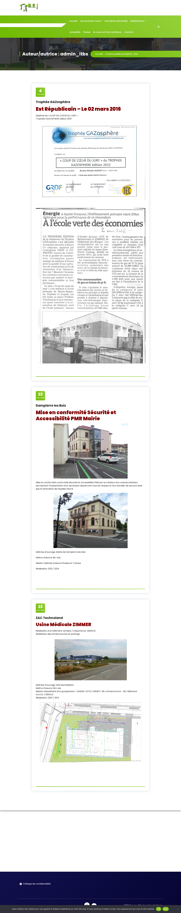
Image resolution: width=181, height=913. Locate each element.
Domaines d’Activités (116, 21)
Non (165, 909)
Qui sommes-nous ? (91, 21)
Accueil (73, 21)
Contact (128, 32)
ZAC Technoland (49, 618)
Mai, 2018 (40, 395)
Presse (86, 32)
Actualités (74, 32)
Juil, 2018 (40, 92)
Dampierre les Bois (51, 405)
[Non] (177, 909)
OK (158, 909)
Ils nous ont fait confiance (107, 32)
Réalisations (137, 21)
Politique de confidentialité (37, 883)
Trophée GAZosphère (53, 102)
